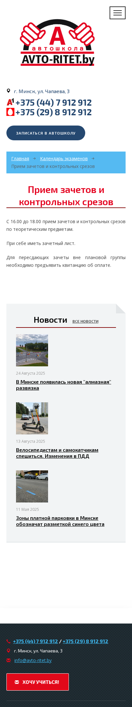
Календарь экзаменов (64, 158)
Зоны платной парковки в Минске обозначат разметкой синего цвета (60, 521)
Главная (20, 158)
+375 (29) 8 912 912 (53, 112)
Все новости (85, 321)
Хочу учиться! (40, 682)
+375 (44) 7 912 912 (53, 102)
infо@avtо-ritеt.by (33, 660)
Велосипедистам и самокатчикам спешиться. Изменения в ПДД (57, 453)
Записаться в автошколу (46, 133)
